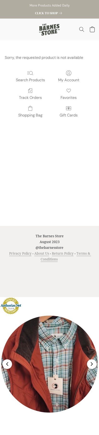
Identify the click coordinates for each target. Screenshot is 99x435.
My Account (68, 79)
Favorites (69, 97)
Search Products (30, 79)
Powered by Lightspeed (49, 284)
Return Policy (63, 253)
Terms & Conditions (24, 268)
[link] (49, 13)
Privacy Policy (20, 253)
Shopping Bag (30, 115)
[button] (49, 29)
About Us (41, 253)
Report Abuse (59, 276)
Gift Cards (69, 115)
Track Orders (30, 97)
